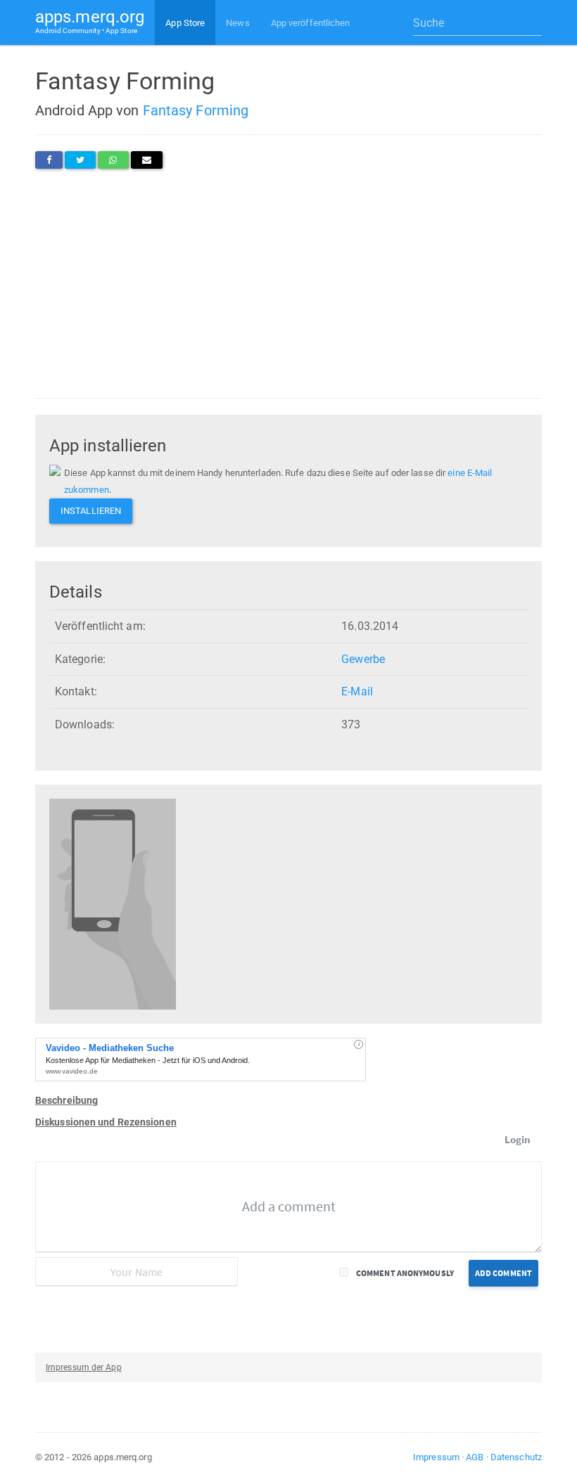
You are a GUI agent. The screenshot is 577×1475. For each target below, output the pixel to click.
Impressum (436, 1457)
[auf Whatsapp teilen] (113, 160)
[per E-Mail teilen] (147, 160)
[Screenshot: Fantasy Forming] (112, 903)
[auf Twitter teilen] (80, 160)
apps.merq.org (89, 20)
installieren (91, 510)
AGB (474, 1457)
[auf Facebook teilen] (49, 160)
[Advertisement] (288, 283)
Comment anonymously (405, 1273)
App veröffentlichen (310, 23)
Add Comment (503, 1273)
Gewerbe (363, 659)
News (237, 23)
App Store (185, 23)
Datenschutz (516, 1457)
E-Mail (357, 691)
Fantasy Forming (196, 110)
